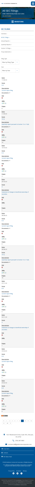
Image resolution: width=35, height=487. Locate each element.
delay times (20, 481)
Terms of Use (23, 484)
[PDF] (2, 98)
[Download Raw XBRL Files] (5, 103)
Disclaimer (18, 470)
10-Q (3, 119)
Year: (2, 67)
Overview (3, 33)
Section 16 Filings (5, 48)
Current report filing (7, 90)
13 (3, 423)
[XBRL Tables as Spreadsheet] (4, 103)
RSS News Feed (7, 456)
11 (28, 420)
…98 (7, 423)
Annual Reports (5, 41)
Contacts (5, 453)
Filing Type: (4, 58)
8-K (3, 85)
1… (6, 420)
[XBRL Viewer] (2, 103)
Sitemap (25, 470)
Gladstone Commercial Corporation (14, 462)
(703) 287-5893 (19, 440)
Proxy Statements (6, 52)
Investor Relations (11, 13)
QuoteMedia (18, 480)
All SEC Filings (7, 16)
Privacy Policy (11, 470)
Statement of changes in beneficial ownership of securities (15, 193)
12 (31, 420)
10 (25, 420)
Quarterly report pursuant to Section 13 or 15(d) (15, 124)
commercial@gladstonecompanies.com (20, 444)
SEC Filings (21, 13)
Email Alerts (6, 449)
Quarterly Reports (6, 44)
